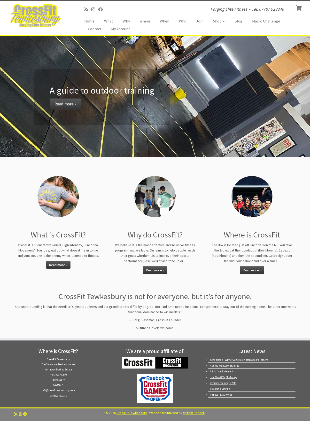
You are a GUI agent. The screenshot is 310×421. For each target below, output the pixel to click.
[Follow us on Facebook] (102, 9)
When (164, 21)
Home (89, 21)
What (108, 21)
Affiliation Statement (221, 371)
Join (199, 21)
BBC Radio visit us (220, 389)
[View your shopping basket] (299, 7)
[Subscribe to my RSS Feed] (87, 9)
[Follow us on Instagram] (94, 9)
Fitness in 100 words (221, 394)
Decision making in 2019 (223, 383)
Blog (238, 21)
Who (182, 21)
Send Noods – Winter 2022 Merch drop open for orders (239, 360)
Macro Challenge (266, 21)
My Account (120, 28)
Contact (94, 28)
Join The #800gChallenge (223, 377)
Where (145, 21)
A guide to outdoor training (224, 365)
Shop (217, 21)
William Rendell (194, 413)
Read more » (65, 104)
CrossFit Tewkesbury (131, 413)
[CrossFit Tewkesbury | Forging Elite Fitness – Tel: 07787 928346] (35, 16)
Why (126, 21)
